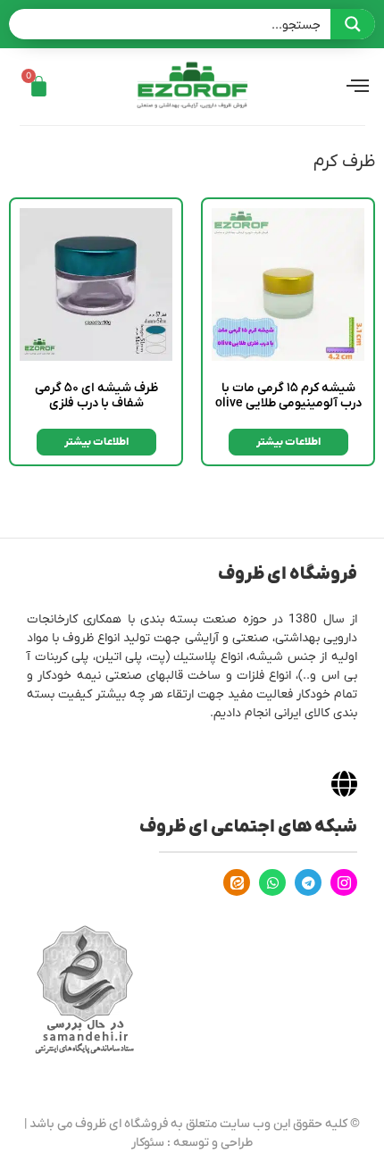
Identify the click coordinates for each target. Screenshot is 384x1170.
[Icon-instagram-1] (343, 882)
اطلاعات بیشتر (288, 442)
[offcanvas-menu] (357, 87)
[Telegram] (308, 882)
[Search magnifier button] (352, 24)
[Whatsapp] (272, 882)
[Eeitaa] (236, 882)
